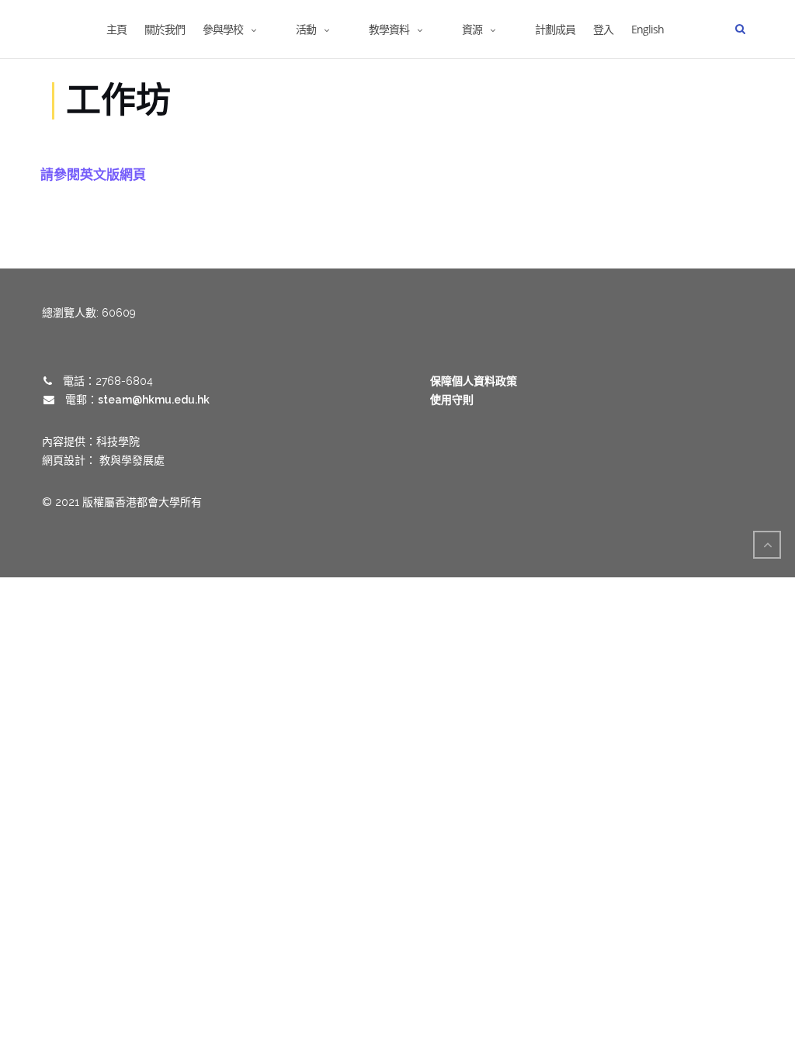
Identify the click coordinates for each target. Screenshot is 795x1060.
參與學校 (223, 29)
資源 (472, 29)
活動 (306, 29)
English (647, 29)
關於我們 (164, 29)
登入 (603, 29)
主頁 (116, 29)
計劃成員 (555, 29)
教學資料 (389, 29)
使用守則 (452, 399)
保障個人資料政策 (473, 381)
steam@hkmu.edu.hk (154, 399)
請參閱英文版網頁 (93, 174)
